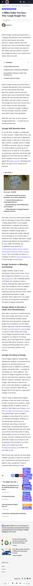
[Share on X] (13, 583)
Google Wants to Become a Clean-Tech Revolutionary (15, 74)
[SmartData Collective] (7, 2)
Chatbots (14, 545)
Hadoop (26, 480)
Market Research (26, 483)
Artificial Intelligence (17, 555)
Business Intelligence (27, 505)
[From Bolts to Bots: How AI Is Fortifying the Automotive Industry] (6, 551)
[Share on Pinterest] (16, 583)
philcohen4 (9, 25)
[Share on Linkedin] (20, 583)
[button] (3, 2)
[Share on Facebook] (9, 583)
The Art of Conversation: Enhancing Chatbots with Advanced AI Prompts (19, 541)
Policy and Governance (27, 486)
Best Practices (26, 495)
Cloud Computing (27, 469)
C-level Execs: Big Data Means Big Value (14, 513)
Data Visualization (27, 475)
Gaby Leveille (15, 161)
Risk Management (27, 489)
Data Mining (25, 472)
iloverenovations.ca (23, 257)
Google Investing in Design (12, 78)
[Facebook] (22, 578)
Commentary (27, 497)
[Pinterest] (27, 578)
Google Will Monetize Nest (11, 66)
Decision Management (9, 8)
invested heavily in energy (17, 329)
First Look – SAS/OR (10, 192)
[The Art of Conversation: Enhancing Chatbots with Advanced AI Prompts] (6, 541)
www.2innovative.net (11, 447)
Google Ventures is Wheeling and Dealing (16, 69)
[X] (25, 578)
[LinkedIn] (30, 578)
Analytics (26, 492)
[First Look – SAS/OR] (16, 182)
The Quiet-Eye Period (8, 496)
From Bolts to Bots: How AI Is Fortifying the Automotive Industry (21, 551)
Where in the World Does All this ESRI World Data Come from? (10, 487)
